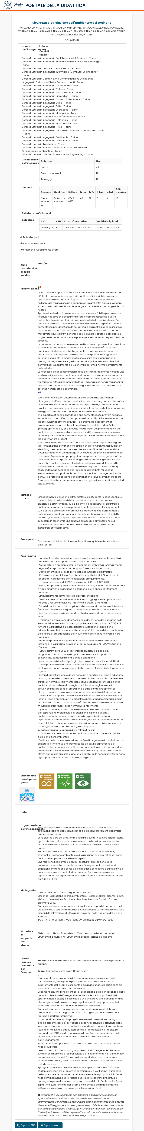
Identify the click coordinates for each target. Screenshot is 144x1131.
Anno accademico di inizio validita (26, 270)
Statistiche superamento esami (41, 249)
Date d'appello (31, 237)
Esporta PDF (27, 1125)
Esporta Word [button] (51, 1125)
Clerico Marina (45, 200)
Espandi (46, 213)
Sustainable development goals (26, 779)
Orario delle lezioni (34, 243)
